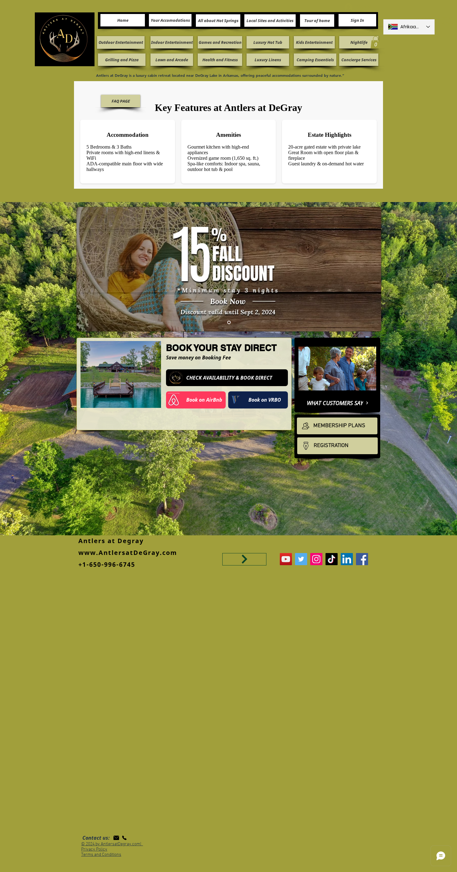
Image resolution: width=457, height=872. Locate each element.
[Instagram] (316, 559)
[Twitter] (301, 559)
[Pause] (306, 388)
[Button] (227, 377)
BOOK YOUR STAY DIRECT (221, 348)
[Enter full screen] (369, 388)
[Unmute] (317, 388)
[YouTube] (286, 559)
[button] (375, 42)
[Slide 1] (229, 322)
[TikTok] (331, 559)
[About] (244, 559)
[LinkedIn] (347, 559)
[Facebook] (362, 559)
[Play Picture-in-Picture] (358, 388)
